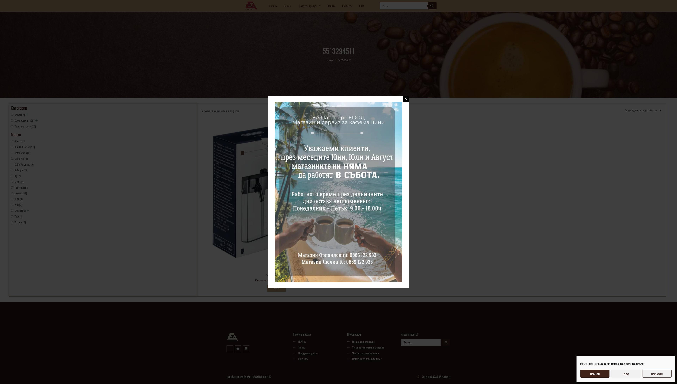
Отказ (626, 374)
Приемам (595, 374)
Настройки (657, 374)
